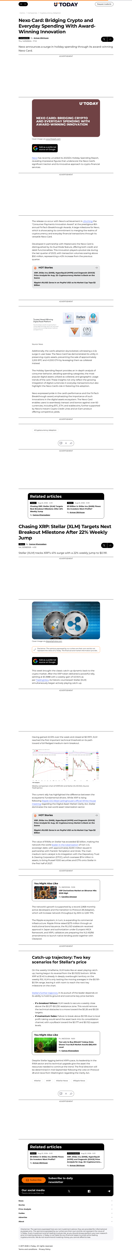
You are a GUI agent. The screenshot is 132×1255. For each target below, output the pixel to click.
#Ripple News (79, 1081)
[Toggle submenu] (111, 1200)
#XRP (48, 1081)
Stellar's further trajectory (45, 993)
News (33, 503)
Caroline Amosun (69, 897)
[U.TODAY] (66, 4)
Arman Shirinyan (41, 38)
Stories (22, 1205)
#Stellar (37, 1081)
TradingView (42, 680)
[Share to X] (104, 39)
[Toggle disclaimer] (34, 649)
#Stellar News (62, 1081)
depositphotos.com (54, 641)
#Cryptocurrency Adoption (45, 430)
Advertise (23, 1217)
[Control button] (110, 39)
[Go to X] (69, 1191)
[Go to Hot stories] (96, 267)
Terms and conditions (28, 1249)
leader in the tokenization (65, 845)
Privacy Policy (44, 1249)
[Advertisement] (66, 76)
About (21, 1221)
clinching (88, 221)
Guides (22, 1213)
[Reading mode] (61, 443)
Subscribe (36, 1180)
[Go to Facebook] (88, 1191)
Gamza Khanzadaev (41, 515)
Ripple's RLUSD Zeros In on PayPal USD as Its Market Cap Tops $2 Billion (65, 283)
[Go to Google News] (45, 148)
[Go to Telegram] (108, 1191)
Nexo (34, 158)
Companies (24, 38)
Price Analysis (73, 1153)
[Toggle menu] (23, 4)
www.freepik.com (53, 139)
